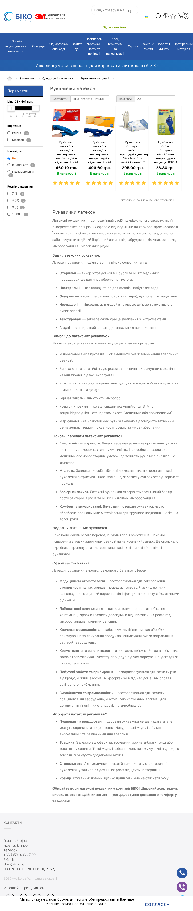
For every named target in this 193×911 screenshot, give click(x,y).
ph (178, 870)
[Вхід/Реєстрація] (186, 17)
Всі (14, 158)
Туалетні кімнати (164, 46)
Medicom (20, 140)
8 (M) (18, 200)
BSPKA (20, 133)
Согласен (157, 904)
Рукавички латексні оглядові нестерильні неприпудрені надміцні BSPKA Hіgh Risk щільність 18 (66, 156)
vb (178, 884)
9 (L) (17, 207)
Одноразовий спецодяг (58, 46)
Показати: (125, 98)
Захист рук (77, 46)
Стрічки (133, 46)
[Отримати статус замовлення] (158, 16)
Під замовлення (22, 173)
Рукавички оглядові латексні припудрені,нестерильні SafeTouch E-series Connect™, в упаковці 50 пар (133, 156)
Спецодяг (39, 46)
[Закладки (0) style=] (173, 16)
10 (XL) (19, 214)
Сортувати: (60, 98)
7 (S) (17, 194)
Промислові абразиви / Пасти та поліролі (94, 46)
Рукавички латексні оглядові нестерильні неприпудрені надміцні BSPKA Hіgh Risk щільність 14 (99, 156)
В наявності (22, 165)
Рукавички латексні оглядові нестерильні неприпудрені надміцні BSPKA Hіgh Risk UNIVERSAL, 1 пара (166, 158)
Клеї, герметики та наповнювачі (115, 46)
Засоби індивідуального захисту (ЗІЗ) (16, 46)
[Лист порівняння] (166, 16)
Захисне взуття (148, 46)
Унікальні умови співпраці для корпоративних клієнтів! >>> (96, 65)
